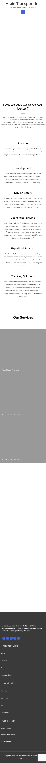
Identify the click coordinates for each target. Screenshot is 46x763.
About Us (4, 661)
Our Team (4, 698)
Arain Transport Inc (23, 4)
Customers (5, 713)
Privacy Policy (6, 675)
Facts (2, 705)
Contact (3, 668)
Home (3, 653)
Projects (4, 691)
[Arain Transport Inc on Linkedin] (18, 638)
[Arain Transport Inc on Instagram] (14, 638)
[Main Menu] (23, 12)
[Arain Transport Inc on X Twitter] (7, 638)
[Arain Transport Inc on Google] (11, 638)
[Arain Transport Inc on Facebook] (3, 638)
